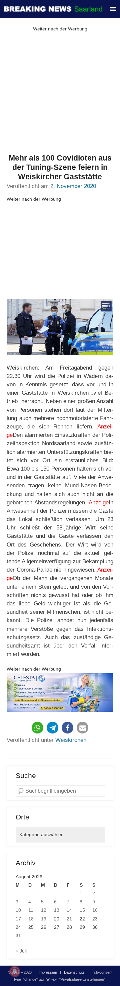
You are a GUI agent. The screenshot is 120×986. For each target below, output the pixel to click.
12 (43, 910)
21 (69, 918)
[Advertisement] (60, 93)
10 (18, 910)
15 (82, 910)
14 (69, 910)
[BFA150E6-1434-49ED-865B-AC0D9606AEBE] (60, 692)
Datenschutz (74, 972)
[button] (37, 727)
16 (95, 910)
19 (43, 918)
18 (31, 918)
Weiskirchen (70, 740)
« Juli (21, 951)
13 (56, 910)
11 (30, 910)
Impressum (48, 972)
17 (18, 918)
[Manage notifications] (14, 971)
